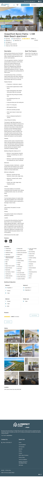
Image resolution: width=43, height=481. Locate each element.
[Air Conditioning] (5, 241)
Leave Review (34, 315)
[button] (14, 5)
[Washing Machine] (10, 241)
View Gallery (7, 26)
